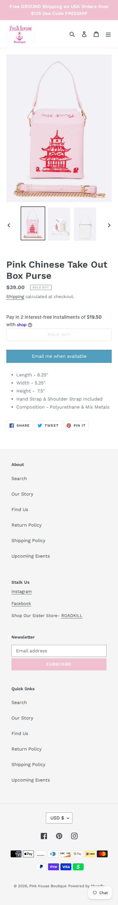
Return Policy (26, 525)
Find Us (19, 509)
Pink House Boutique (48, 886)
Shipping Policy (28, 540)
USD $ (57, 818)
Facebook (21, 603)
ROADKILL (71, 615)
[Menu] (108, 34)
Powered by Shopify (86, 886)
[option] (33, 223)
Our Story (22, 494)
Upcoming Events (30, 556)
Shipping (15, 296)
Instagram (21, 591)
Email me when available (59, 356)
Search (19, 478)
